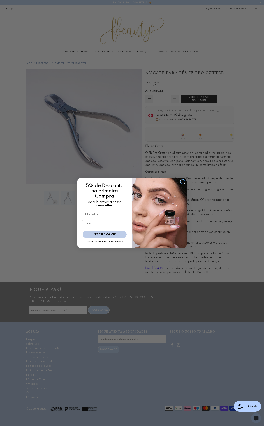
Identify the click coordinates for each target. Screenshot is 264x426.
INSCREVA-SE (105, 234)
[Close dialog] (183, 182)
